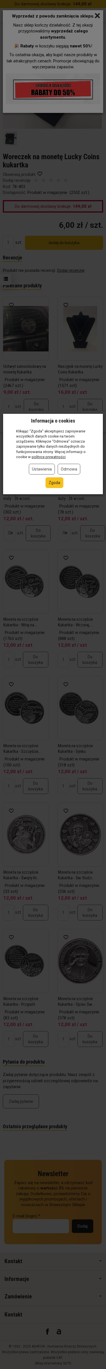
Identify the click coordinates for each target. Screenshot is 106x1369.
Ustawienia (42, 469)
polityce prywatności (49, 457)
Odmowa (69, 469)
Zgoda (54, 482)
